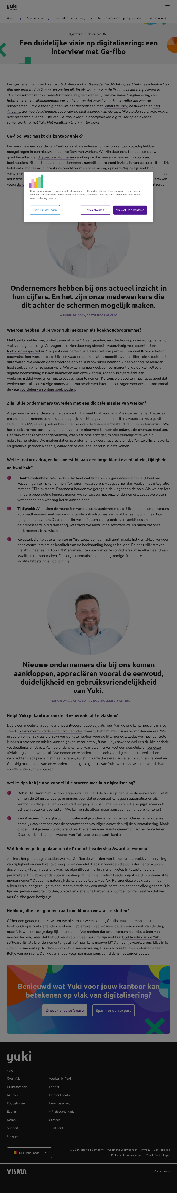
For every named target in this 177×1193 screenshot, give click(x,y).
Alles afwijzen (95, 210)
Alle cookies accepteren (130, 210)
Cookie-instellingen (45, 210)
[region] (88, 197)
